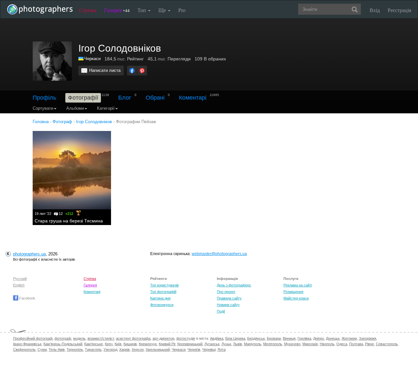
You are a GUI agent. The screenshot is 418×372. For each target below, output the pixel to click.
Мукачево (292, 344)
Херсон (138, 349)
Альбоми (75, 108)
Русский (20, 279)
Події (221, 311)
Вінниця (289, 338)
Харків (124, 349)
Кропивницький (189, 344)
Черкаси (92, 58)
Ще (162, 10)
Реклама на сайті (297, 285)
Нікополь (327, 344)
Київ (118, 344)
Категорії (106, 108)
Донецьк (333, 338)
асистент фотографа (133, 338)
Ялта (221, 349)
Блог (124, 97)
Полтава (356, 344)
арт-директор (163, 338)
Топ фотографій (163, 292)
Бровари (274, 338)
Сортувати (43, 108)
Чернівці (209, 349)
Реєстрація (399, 10)
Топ (142, 10)
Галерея (117, 10)
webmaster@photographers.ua (219, 253)
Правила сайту (229, 298)
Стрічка (87, 10)
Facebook (26, 298)
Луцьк (226, 344)
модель (79, 338)
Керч (109, 344)
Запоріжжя (367, 338)
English (18, 285)
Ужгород (110, 349)
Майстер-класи (296, 298)
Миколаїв (310, 344)
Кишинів (130, 344)
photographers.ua (29, 253)
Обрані (155, 97)
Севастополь (387, 344)
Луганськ (211, 344)
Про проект (226, 292)
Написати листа (105, 70)
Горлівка (304, 338)
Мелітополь (272, 344)
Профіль (44, 97)
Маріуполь (252, 344)
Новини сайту (228, 305)
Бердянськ (256, 338)
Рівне (369, 344)
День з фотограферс (234, 285)
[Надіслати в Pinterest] (142, 70)
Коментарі (192, 97)
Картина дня (160, 298)
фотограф (63, 338)
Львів (237, 344)
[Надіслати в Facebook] (132, 70)
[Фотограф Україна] (81, 58)
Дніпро (318, 338)
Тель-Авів (57, 349)
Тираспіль (93, 349)
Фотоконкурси (161, 305)
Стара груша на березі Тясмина (69, 220)
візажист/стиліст (101, 338)
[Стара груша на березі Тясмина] (72, 170)
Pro (181, 10)
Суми (42, 349)
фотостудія (185, 338)
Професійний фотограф (33, 338)
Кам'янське (93, 344)
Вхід (375, 10)
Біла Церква (235, 338)
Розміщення (293, 292)
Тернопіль (75, 349)
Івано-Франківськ (27, 344)
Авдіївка (216, 338)
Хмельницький (158, 349)
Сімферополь (24, 349)
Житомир (349, 338)
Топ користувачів (164, 285)
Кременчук (148, 344)
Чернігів (193, 349)
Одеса (341, 344)
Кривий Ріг (167, 344)
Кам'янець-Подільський (62, 344)
